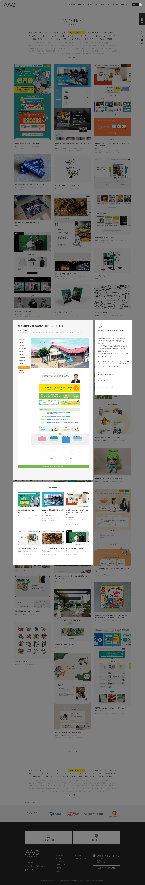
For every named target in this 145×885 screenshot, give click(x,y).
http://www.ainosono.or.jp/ (105, 387)
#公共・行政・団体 (33, 332)
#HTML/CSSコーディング (61, 332)
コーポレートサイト (49, 515)
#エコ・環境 (34, 515)
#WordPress (72, 332)
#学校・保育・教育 (23, 332)
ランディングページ (24, 515)
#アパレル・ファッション (80, 551)
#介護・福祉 (79, 332)
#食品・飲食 (33, 551)
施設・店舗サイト (23, 330)
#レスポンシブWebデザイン (46, 332)
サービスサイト (72, 517)
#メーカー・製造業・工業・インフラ (51, 517)
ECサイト (70, 551)
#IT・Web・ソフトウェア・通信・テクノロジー (76, 520)
